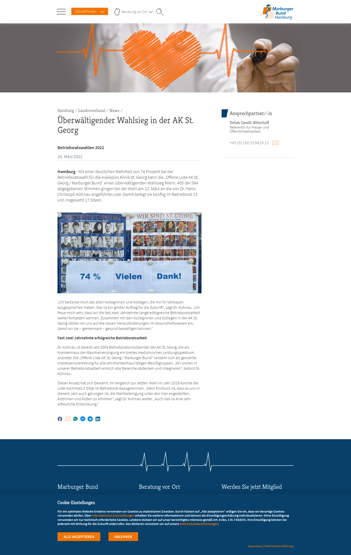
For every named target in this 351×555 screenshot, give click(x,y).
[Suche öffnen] (161, 12)
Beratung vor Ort (134, 11)
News (114, 110)
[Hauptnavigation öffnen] (62, 11)
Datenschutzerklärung (279, 546)
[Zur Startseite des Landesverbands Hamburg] (277, 17)
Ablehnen (123, 536)
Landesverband (91, 110)
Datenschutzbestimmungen (199, 524)
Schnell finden (86, 11)
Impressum (255, 546)
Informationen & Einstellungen (113, 515)
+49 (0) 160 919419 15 (249, 142)
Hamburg (65, 110)
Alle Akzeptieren (79, 536)
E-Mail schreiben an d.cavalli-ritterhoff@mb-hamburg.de (276, 143)
